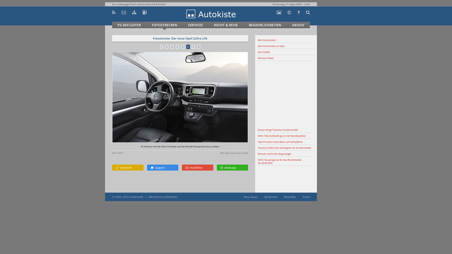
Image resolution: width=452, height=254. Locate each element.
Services (195, 25)
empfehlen (195, 167)
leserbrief (124, 167)
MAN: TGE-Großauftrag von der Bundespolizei (282, 135)
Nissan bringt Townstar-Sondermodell (278, 129)
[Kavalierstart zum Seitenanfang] (324, 244)
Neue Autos (251, 197)
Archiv (298, 25)
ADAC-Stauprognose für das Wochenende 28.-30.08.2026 (279, 161)
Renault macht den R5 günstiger (274, 153)
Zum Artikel (264, 52)
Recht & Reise (226, 25)
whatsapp (229, 167)
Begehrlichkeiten (265, 25)
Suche (306, 197)
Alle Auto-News (266, 58)
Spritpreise (270, 197)
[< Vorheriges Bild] (128, 97)
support (159, 167)
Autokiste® (136, 197)
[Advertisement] (286, 94)
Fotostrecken (164, 25)
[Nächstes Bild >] (202, 97)
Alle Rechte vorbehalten (163, 197)
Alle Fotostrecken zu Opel (271, 46)
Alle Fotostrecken (267, 40)
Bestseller (290, 197)
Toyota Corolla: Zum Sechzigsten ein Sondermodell (284, 147)
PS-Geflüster (129, 25)
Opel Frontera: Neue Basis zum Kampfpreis (280, 141)
